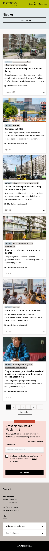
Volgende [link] (24, 412)
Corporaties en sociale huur (21, 62)
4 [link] (23, 407)
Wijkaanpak (16, 183)
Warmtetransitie (10, 247)
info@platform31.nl (11, 510)
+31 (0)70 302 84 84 (10, 507)
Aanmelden (24, 472)
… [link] (33, 407)
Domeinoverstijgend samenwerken (16, 368)
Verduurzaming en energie (30, 183)
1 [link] (8, 407)
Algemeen (16, 125)
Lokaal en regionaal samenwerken (16, 65)
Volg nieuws (26, 20)
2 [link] (13, 407)
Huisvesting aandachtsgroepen (22, 365)
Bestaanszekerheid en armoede (23, 243)
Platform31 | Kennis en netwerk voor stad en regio (10, 4)
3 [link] (18, 407)
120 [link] (40, 407)
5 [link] (28, 407)
